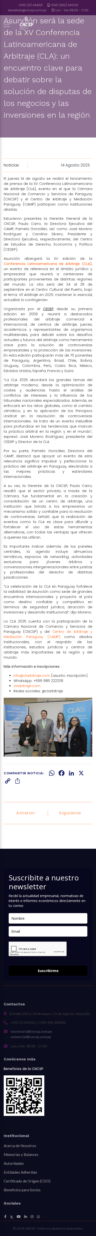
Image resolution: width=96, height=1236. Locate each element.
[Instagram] (32, 1216)
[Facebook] (61, 773)
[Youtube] (19, 1216)
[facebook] (5, 1216)
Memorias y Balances (21, 1154)
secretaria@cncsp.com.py (27, 10)
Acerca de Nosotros (20, 1145)
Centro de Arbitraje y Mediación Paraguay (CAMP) (48, 634)
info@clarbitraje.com (32, 675)
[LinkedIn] (71, 773)
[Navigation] (7, 25)
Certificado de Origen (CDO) (27, 1181)
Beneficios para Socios (22, 1190)
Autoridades (14, 1163)
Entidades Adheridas (20, 1172)
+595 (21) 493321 (30, 5)
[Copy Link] (8, 781)
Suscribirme (48, 970)
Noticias (11, 165)
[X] (81, 773)
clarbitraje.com (27, 685)
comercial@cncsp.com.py (31, 1037)
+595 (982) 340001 (64, 5)
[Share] (17, 781)
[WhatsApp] (52, 773)
